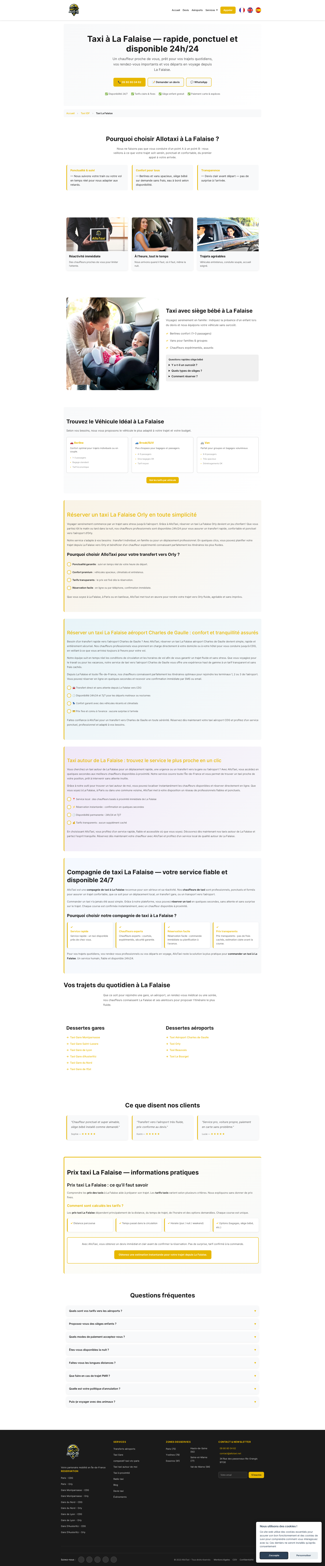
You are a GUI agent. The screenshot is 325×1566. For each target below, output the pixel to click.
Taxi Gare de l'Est (80, 1069)
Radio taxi (118, 1479)
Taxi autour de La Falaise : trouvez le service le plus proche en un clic (144, 760)
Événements (120, 1496)
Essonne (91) (173, 1460)
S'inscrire (256, 1475)
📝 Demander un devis (166, 82)
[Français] (242, 10)
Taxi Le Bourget (179, 1056)
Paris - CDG (67, 1478)
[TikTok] (114, 1560)
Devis (186, 10)
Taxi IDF (85, 113)
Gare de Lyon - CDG (71, 1514)
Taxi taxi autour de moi (125, 1466)
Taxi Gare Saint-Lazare (84, 1043)
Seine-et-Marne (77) (198, 1459)
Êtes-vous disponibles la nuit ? (89, 1349)
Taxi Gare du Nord (81, 1062)
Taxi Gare (118, 1454)
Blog (115, 1484)
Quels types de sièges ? (186, 370)
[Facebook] (81, 1560)
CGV (235, 1559)
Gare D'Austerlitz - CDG (73, 1526)
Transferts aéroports (124, 1448)
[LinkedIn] (106, 1560)
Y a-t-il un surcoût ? (184, 365)
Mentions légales (222, 1559)
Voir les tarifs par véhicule (162, 480)
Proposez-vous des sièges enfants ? (92, 1323)
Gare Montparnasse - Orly (75, 1496)
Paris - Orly (67, 1484)
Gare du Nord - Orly (71, 1508)
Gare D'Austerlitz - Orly (73, 1532)
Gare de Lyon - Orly (71, 1520)
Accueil (176, 10)
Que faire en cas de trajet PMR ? (89, 1375)
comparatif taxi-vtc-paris (126, 1460)
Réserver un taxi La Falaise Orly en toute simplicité (132, 514)
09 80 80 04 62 (228, 1448)
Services (210, 10)
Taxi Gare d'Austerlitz (83, 1056)
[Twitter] (89, 1560)
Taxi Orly (175, 1043)
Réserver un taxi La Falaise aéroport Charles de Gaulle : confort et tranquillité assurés (162, 632)
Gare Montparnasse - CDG (75, 1490)
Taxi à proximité (121, 1472)
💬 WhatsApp (198, 82)
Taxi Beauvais (178, 1050)
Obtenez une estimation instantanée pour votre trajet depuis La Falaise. (163, 1254)
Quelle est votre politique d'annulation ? (94, 1388)
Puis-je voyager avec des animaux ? (92, 1401)
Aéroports (197, 10)
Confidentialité (247, 1559)
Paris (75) (171, 1448)
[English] (250, 10)
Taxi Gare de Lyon (81, 1050)
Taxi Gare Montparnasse (85, 1037)
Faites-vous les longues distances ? (92, 1362)
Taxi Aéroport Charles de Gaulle (189, 1037)
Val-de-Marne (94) (200, 1466)
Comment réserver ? (184, 376)
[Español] (258, 10)
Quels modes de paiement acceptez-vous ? (97, 1336)
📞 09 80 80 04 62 (129, 82)
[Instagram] (97, 1560)
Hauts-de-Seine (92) (198, 1450)
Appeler (228, 10)
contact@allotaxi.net (230, 1453)
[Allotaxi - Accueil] (74, 10)
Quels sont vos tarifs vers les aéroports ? (95, 1311)
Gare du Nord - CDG (71, 1502)
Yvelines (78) (173, 1454)
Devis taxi (118, 1491)
